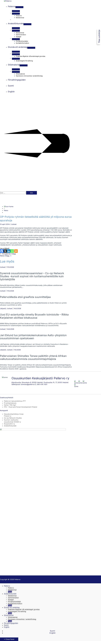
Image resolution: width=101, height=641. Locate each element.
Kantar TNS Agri (10, 405)
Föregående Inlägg (8, 254)
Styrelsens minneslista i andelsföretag (22, 619)
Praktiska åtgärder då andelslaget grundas (24, 609)
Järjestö (3, 308)
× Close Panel (9, 639)
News (6, 210)
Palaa (10, 592)
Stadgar (11, 600)
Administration (13, 598)
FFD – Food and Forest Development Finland (20, 407)
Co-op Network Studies (13, 418)
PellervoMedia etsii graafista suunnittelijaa (25, 296)
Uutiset (13, 224)
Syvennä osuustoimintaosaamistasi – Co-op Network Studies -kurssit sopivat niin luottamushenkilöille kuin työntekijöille (32, 276)
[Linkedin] (8, 251)
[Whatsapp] (12, 251)
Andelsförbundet (10, 426)
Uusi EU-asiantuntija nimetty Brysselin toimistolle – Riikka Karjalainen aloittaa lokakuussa (34, 316)
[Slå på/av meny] (19, 7)
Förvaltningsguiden (11, 623)
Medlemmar (12, 590)
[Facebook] (1, 251)
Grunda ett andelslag (12, 607)
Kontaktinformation (15, 604)
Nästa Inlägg (5, 256)
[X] (5, 251)
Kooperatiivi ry (9, 424)
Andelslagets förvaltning (17, 611)
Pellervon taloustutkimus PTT (15, 401)
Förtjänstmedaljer (14, 602)
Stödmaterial (9, 615)
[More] (16, 251)
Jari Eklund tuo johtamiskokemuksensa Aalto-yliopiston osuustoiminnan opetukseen (33, 337)
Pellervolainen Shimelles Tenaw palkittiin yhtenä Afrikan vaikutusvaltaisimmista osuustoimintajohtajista (33, 357)
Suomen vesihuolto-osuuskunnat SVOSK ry (12, 421)
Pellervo (7, 586)
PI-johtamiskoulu (10, 403)
